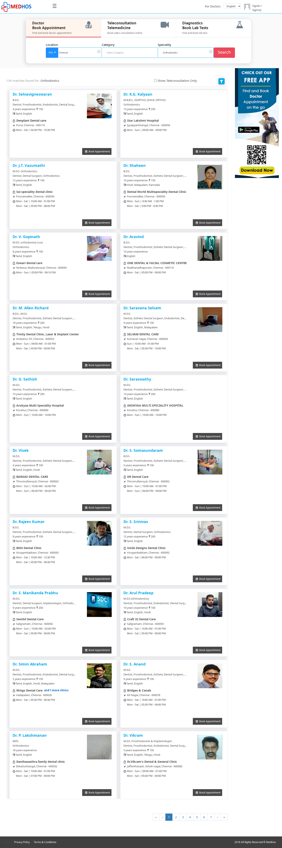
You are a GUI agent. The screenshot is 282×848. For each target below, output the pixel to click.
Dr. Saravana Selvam (142, 307)
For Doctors (213, 6)
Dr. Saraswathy (137, 379)
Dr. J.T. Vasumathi (29, 165)
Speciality (164, 44)
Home (6, 842)
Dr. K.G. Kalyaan (137, 94)
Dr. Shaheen (134, 165)
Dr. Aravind (133, 236)
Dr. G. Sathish (25, 379)
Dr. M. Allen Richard (31, 307)
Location (52, 44)
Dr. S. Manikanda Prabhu (35, 592)
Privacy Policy (22, 842)
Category (108, 44)
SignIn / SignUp (257, 8)
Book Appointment (98, 151)
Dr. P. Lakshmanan (30, 735)
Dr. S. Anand (134, 664)
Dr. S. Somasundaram (143, 450)
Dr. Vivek (21, 450)
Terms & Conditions (45, 842)
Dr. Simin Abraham (30, 664)
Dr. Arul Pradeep (138, 592)
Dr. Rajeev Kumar (29, 521)
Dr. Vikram (133, 735)
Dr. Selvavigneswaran (32, 94)
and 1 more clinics (56, 690)
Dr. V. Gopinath (26, 236)
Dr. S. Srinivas (135, 521)
